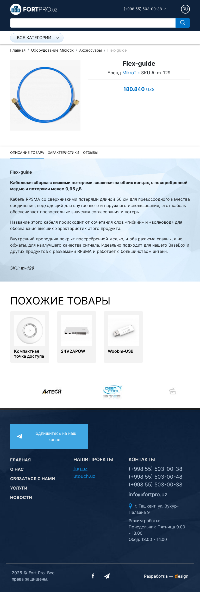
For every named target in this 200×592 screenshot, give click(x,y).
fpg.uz (80, 468)
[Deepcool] (100, 391)
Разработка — (166, 576)
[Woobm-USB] (123, 330)
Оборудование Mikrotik (52, 50)
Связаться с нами (32, 478)
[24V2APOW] (76, 330)
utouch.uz (84, 476)
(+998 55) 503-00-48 (155, 477)
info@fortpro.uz (148, 494)
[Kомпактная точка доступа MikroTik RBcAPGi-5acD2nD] (29, 330)
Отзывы (90, 152)
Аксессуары (90, 50)
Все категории (34, 37)
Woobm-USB (121, 351)
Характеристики (63, 152)
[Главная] (33, 8)
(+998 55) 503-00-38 (143, 9)
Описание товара (27, 152)
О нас (17, 469)
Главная (18, 50)
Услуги (18, 488)
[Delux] (160, 391)
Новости (21, 497)
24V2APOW (73, 351)
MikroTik (131, 72)
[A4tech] (40, 391)
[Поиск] (183, 23)
